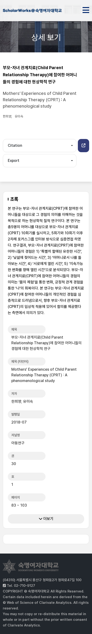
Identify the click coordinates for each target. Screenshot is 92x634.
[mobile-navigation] (86, 9)
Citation (15, 145)
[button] (83, 145)
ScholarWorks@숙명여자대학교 (32, 11)
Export (13, 160)
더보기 (47, 518)
